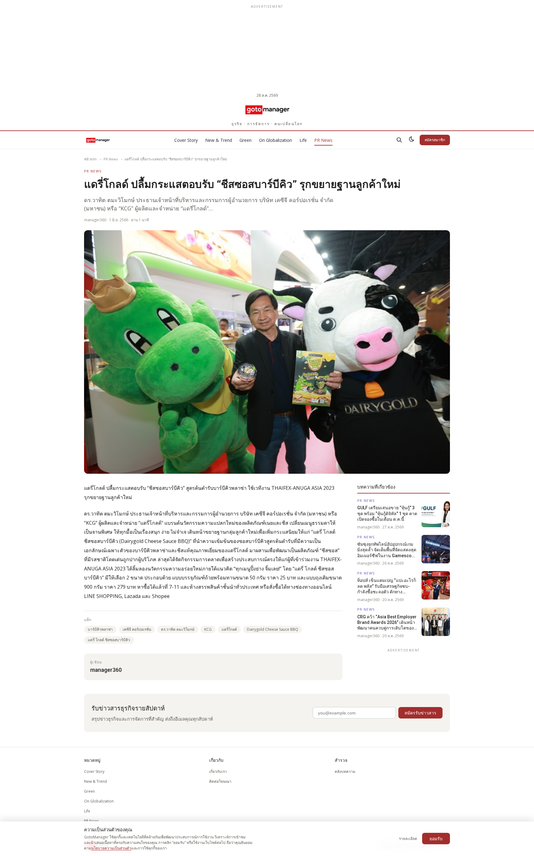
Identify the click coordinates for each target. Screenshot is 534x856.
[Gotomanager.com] (267, 109)
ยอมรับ (436, 838)
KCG (208, 629)
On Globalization (275, 140)
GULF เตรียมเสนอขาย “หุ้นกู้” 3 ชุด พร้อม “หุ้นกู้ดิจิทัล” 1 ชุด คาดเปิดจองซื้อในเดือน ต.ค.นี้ (387, 514)
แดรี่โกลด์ (229, 629)
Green (245, 140)
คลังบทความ (345, 771)
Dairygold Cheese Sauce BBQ (272, 629)
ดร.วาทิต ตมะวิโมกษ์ (177, 629)
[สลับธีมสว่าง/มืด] (411, 140)
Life (303, 140)
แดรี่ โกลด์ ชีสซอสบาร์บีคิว (109, 639)
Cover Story (186, 140)
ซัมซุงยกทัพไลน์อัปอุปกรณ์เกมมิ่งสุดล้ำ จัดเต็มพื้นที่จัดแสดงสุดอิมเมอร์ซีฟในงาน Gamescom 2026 (386, 550)
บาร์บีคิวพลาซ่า (100, 629)
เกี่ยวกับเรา (218, 771)
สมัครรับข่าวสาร (420, 713)
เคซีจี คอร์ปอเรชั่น (137, 629)
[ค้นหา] (399, 140)
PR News (323, 140)
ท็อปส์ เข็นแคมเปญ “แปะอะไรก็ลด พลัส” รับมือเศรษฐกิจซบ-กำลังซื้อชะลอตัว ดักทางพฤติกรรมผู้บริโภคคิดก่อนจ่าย (386, 586)
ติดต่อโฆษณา (220, 781)
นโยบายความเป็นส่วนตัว (111, 848)
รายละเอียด (408, 838)
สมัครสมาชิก (435, 139)
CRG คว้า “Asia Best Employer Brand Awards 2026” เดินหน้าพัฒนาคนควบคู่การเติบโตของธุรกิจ (387, 622)
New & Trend (218, 140)
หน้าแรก (90, 159)
